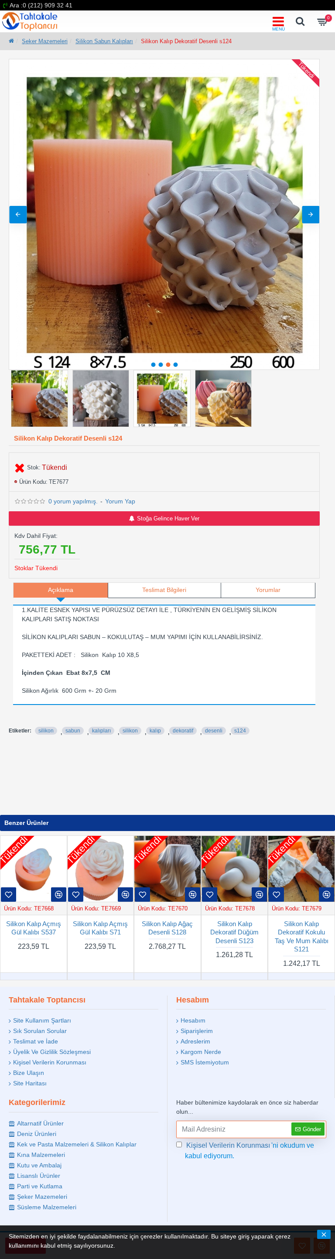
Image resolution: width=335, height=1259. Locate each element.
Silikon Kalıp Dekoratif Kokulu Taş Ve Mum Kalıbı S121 (301, 936)
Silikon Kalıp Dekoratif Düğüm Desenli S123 (234, 932)
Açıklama (60, 589)
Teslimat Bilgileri (164, 589)
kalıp (155, 731)
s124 (240, 731)
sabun (72, 731)
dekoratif (183, 731)
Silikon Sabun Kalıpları (104, 41)
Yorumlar (268, 589)
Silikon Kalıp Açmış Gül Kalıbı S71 (100, 928)
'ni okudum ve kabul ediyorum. (249, 1151)
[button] (18, 214)
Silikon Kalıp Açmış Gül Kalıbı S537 (33, 928)
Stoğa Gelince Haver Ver (168, 518)
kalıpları (101, 731)
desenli (213, 731)
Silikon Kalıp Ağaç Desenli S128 (167, 928)
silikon (46, 731)
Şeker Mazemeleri (45, 41)
